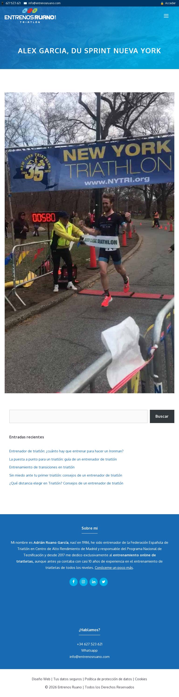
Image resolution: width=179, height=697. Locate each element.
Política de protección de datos (108, 679)
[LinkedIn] (94, 582)
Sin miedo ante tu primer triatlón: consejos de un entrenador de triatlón (65, 475)
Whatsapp (89, 650)
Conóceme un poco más (114, 567)
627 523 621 (13, 3)
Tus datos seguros (67, 679)
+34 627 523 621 (89, 644)
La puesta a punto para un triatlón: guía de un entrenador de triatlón (63, 459)
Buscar (162, 416)
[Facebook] (73, 582)
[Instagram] (83, 582)
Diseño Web (41, 679)
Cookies (141, 679)
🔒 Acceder (168, 3)
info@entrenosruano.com (44, 3)
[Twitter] (104, 582)
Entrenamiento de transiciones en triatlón (42, 467)
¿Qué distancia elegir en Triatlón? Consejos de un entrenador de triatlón (66, 483)
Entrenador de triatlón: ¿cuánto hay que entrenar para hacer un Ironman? (66, 451)
